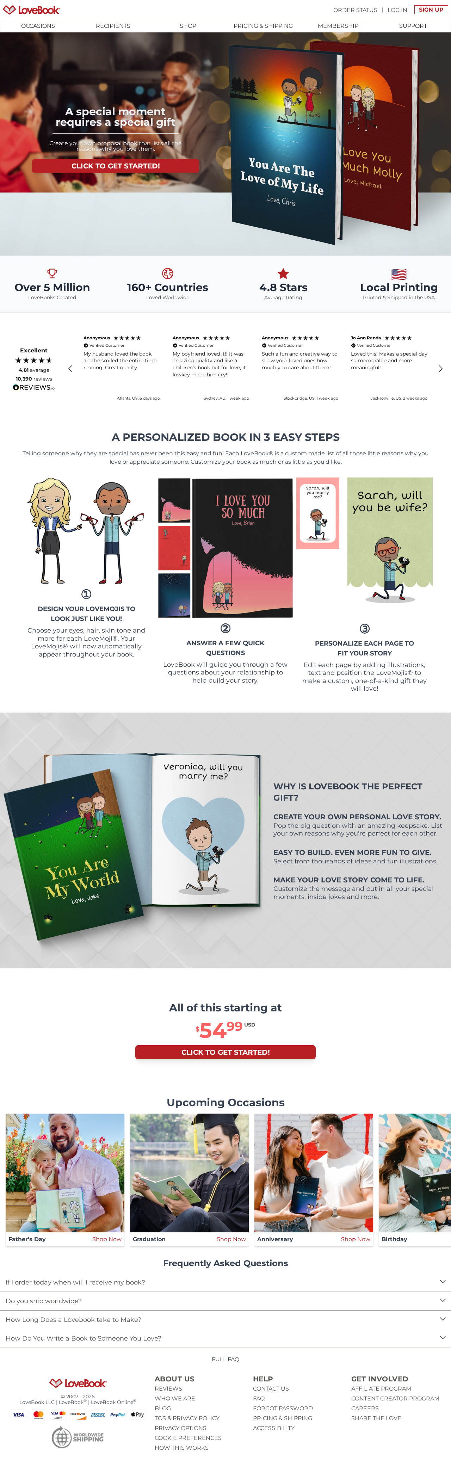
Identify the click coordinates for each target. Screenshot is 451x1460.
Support (413, 26)
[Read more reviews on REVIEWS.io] (34, 387)
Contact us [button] (271, 1388)
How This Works (182, 1447)
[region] (255, 369)
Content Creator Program (395, 1398)
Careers (365, 1408)
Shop (188, 26)
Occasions (38, 26)
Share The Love (376, 1418)
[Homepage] (31, 9)
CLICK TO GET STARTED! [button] (116, 166)
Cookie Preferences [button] (188, 1438)
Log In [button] (397, 9)
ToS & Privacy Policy (187, 1418)
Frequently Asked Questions (225, 1263)
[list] (225, 1292)
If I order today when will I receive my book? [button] (75, 1282)
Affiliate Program (381, 1388)
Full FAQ (225, 1359)
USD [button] (249, 1025)
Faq (259, 1398)
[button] (70, 369)
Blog (163, 1408)
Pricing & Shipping (263, 26)
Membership (338, 26)
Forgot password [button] (283, 1408)
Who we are (175, 1398)
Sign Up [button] (431, 9)
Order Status (355, 9)
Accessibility (274, 1428)
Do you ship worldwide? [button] (44, 1301)
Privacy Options (180, 1428)
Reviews (168, 1388)
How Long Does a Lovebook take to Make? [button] (73, 1320)
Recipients (113, 26)
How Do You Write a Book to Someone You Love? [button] (83, 1338)
